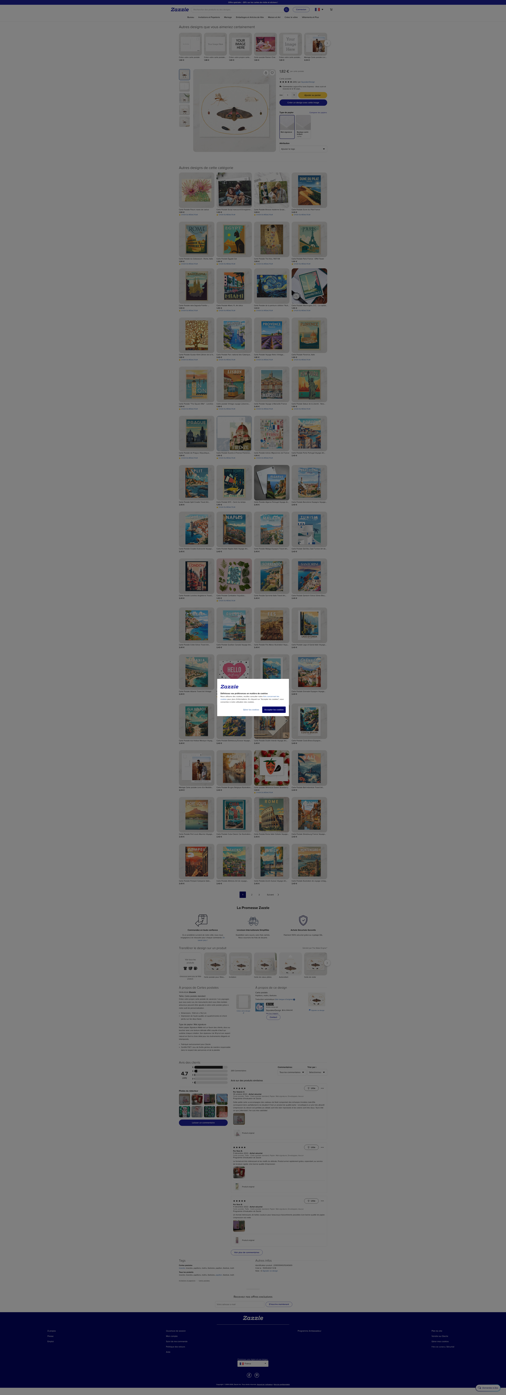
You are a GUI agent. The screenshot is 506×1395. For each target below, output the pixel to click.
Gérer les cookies (251, 709)
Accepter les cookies (274, 709)
